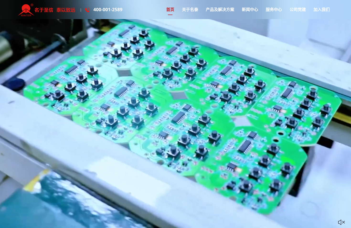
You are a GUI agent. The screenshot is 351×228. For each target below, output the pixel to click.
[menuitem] (170, 9)
